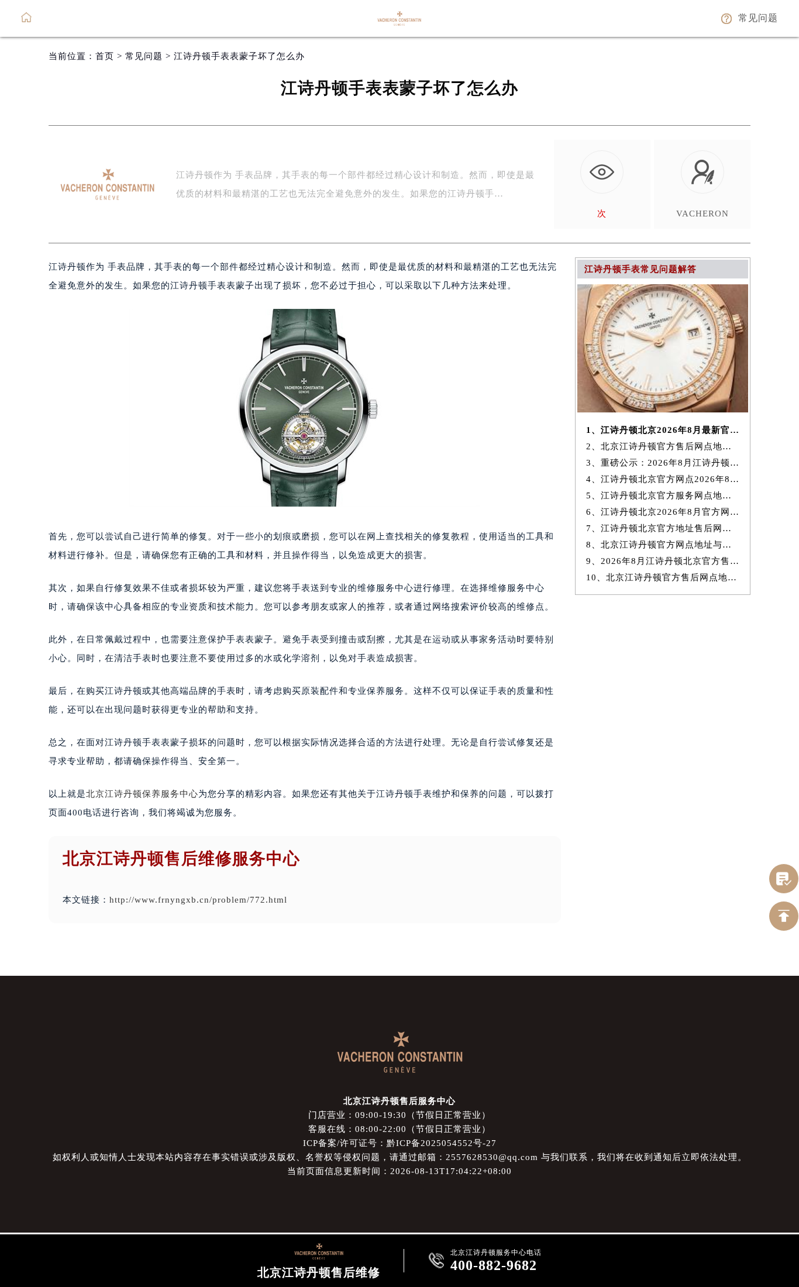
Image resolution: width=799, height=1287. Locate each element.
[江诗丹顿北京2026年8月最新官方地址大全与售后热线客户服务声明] (662, 409)
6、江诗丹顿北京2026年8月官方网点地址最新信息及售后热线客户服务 (663, 512)
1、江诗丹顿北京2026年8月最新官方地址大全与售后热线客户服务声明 (663, 430)
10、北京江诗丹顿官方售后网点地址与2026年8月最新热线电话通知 (663, 577)
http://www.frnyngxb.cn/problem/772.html (198, 899)
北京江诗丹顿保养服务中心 (142, 794)
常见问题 (144, 56)
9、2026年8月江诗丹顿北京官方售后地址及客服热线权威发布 (663, 561)
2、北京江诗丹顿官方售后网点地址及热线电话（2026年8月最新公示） (663, 446)
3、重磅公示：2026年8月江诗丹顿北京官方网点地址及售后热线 (663, 462)
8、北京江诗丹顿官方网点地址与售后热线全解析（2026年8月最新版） (663, 544)
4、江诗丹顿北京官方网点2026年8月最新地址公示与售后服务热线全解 (663, 479)
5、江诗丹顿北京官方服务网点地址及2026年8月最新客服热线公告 (663, 495)
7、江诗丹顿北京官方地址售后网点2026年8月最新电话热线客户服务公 (663, 528)
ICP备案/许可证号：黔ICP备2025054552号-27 (400, 1143)
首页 (104, 56)
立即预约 (400, 661)
